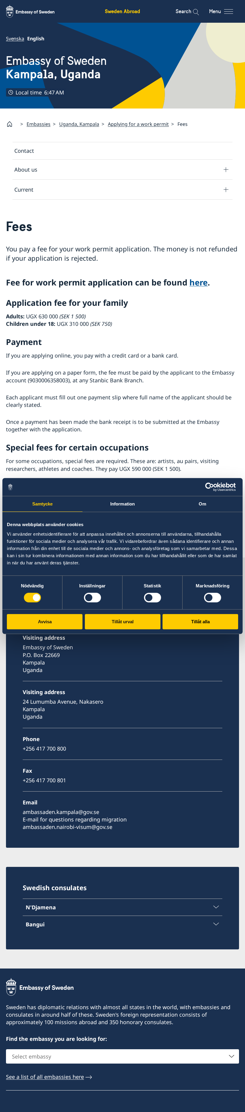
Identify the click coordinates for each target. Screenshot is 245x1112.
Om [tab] (202, 503)
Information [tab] (122, 503)
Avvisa (45, 621)
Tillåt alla (200, 621)
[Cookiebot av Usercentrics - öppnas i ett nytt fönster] (212, 486)
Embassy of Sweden (56, 67)
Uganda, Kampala (79, 124)
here (198, 282)
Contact (24, 150)
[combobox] (122, 1056)
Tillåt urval (123, 621)
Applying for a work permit (138, 124)
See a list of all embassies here (45, 1076)
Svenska (15, 38)
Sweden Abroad (122, 11)
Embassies (38, 124)
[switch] (92, 597)
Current (23, 189)
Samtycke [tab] (42, 503)
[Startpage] (12, 124)
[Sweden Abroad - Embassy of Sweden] (36, 11)
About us (25, 169)
